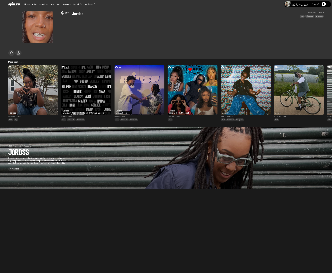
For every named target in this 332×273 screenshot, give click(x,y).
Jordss (77, 13)
